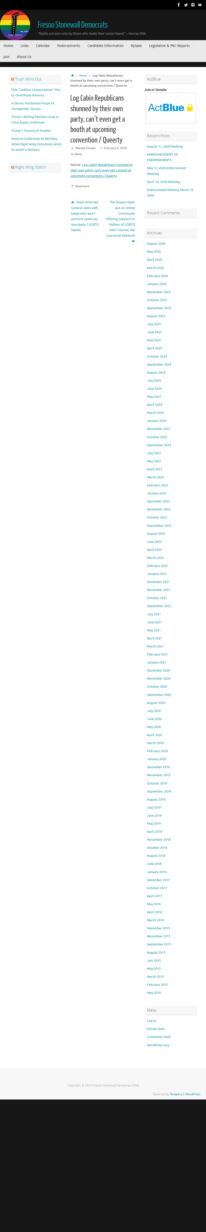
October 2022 (157, 517)
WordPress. (193, 1094)
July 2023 (154, 453)
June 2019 (154, 815)
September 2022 (159, 526)
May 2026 (154, 251)
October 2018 (157, 848)
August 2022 (156, 534)
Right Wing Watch (30, 167)
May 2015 (154, 968)
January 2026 (156, 284)
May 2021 (154, 630)
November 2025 (158, 292)
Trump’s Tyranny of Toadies (31, 130)
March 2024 (155, 413)
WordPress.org (158, 1045)
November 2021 (158, 590)
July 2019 (154, 807)
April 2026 (154, 259)
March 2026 (155, 268)
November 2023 (158, 429)
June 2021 (154, 622)
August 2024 (156, 372)
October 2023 (157, 437)
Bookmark (82, 186)
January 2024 (156, 421)
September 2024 (159, 364)
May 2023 (154, 461)
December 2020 (158, 670)
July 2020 (154, 711)
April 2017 (154, 896)
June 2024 (154, 388)
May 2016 (154, 904)
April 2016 (154, 912)
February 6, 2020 (115, 148)
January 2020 (156, 759)
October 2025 (157, 300)
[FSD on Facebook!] (178, 4)
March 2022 (155, 558)
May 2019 (154, 823)
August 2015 (156, 952)
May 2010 (154, 993)
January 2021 (156, 662)
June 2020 (154, 719)
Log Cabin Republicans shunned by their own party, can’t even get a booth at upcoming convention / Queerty (101, 170)
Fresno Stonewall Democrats (73, 25)
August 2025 (156, 316)
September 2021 (159, 606)
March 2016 (155, 920)
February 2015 (157, 985)
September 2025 (159, 308)
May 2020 (154, 727)
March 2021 (155, 646)
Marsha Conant (85, 148)
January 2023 (156, 493)
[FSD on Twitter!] (185, 4)
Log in (151, 1021)
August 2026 (156, 243)
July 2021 (154, 614)
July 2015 (154, 960)
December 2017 (158, 880)
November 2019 (158, 775)
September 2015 (159, 944)
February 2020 (157, 751)
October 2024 (157, 356)
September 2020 (159, 695)
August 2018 (156, 856)
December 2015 (158, 928)
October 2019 (157, 783)
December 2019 (158, 767)
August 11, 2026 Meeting (165, 146)
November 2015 (158, 936)
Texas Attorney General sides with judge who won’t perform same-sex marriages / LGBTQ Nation (85, 216)
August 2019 (156, 799)
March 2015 (155, 977)
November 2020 (158, 678)
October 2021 (157, 598)
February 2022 (157, 566)
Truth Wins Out (28, 79)
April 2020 (154, 735)
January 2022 (156, 574)
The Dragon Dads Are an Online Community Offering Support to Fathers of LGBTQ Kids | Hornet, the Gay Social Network (120, 219)
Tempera (176, 1094)
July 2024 (154, 380)
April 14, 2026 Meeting (163, 182)
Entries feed (156, 1029)
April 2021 (154, 638)
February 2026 (157, 276)
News (83, 76)
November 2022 (158, 509)
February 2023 (157, 485)
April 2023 (154, 469)
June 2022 (154, 542)
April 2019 (154, 831)
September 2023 (159, 445)
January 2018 (156, 872)
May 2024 (154, 397)
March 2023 (155, 477)
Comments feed (158, 1037)
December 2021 (158, 582)
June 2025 (154, 332)
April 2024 (154, 405)
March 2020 (155, 743)
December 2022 (158, 501)
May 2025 (154, 340)
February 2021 (157, 654)
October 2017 (157, 888)
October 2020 (157, 686)
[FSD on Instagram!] (192, 4)
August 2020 (156, 703)
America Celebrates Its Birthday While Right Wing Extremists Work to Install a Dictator (36, 144)
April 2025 (154, 348)
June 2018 (154, 864)
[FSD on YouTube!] (199, 4)
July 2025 (154, 324)
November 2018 (158, 839)
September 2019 (159, 791)
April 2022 (154, 550)
